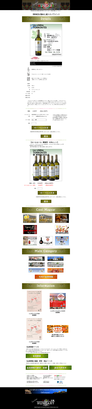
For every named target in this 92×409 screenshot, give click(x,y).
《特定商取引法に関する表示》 (32, 381)
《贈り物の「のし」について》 (48, 378)
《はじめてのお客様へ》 (47, 375)
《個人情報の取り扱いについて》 (32, 382)
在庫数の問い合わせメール (41, 116)
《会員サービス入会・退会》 (31, 376)
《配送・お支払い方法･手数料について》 (34, 377)
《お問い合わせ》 (46, 381)
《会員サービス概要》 (30, 375)
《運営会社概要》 (46, 382)
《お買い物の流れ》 (46, 376)
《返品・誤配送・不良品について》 (33, 378)
